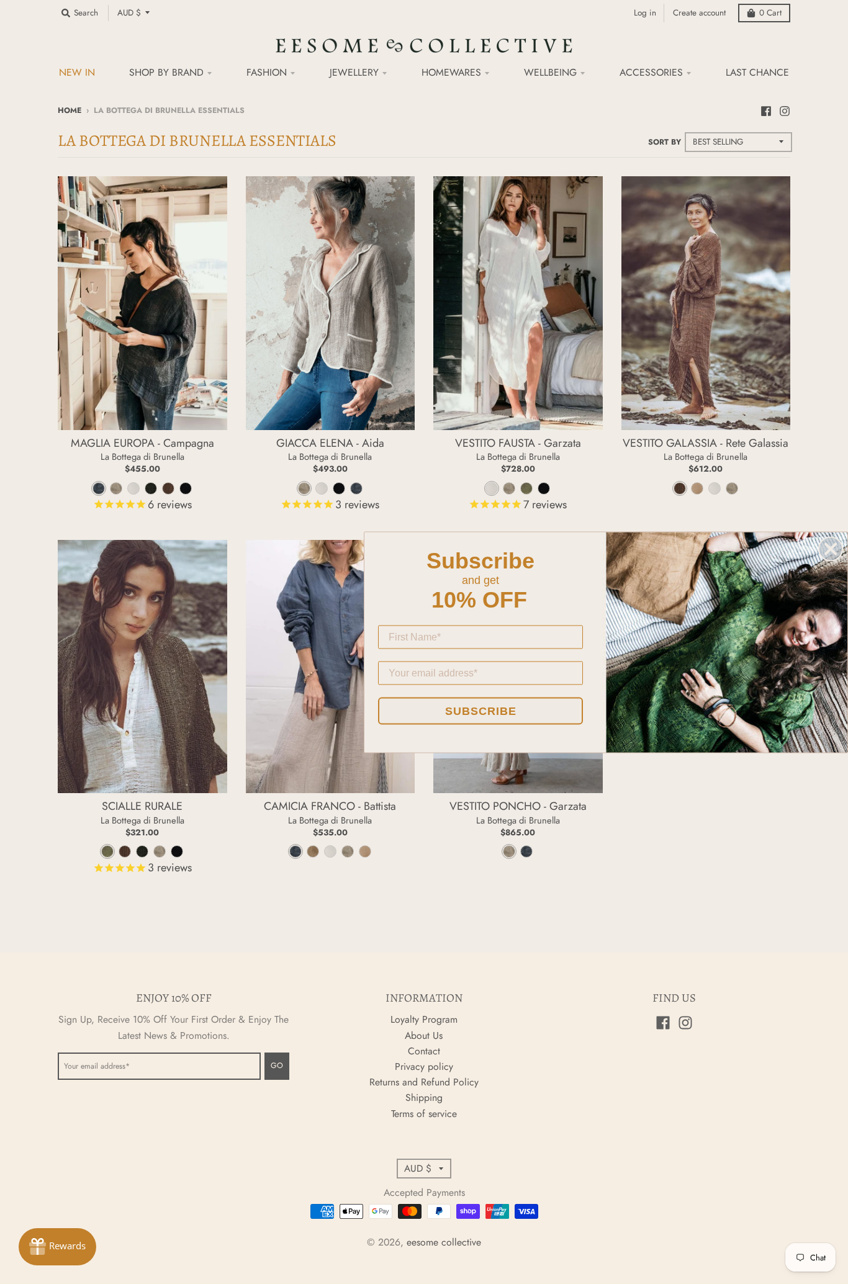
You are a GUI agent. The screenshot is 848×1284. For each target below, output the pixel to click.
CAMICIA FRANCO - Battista (330, 806)
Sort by (664, 142)
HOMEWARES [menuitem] (451, 72)
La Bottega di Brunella (142, 456)
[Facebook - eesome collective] (766, 109)
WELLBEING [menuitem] (550, 72)
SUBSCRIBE (480, 710)
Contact (424, 1051)
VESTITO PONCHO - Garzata (518, 806)
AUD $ (129, 13)
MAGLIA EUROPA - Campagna (142, 443)
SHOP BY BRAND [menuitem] (166, 72)
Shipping (424, 1097)
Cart (770, 13)
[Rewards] (57, 1246)
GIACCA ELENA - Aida (330, 443)
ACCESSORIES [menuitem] (651, 72)
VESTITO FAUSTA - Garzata (518, 443)
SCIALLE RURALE (142, 806)
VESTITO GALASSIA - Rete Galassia (705, 443)
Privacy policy (424, 1066)
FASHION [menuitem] (266, 72)
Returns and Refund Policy (424, 1082)
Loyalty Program (424, 1019)
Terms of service (424, 1114)
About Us (424, 1035)
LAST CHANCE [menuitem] (757, 72)
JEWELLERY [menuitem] (354, 72)
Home (69, 110)
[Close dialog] (830, 548)
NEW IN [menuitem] (77, 72)
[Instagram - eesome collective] (784, 109)
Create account (699, 13)
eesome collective (444, 1242)
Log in (645, 13)
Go (277, 1065)
